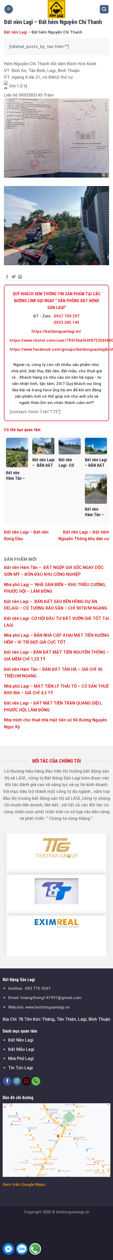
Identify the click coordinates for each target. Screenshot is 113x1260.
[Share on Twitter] (14, 277)
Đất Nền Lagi (20, 1040)
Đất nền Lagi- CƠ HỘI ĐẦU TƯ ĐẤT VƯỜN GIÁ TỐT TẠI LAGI (56, 622)
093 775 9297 (38, 988)
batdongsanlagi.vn (72, 1212)
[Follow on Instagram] (17, 1081)
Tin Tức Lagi (20, 1067)
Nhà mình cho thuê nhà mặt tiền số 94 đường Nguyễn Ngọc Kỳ (55, 723)
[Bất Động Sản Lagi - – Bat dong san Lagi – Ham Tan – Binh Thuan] (56, 9)
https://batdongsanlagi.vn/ (56, 331)
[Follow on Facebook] (7, 1081)
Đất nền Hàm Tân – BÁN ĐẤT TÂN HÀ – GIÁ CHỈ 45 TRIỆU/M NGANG (53, 673)
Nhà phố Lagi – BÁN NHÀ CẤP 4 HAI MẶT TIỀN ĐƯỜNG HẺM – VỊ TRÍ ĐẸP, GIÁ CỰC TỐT (56, 639)
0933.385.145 (66, 322)
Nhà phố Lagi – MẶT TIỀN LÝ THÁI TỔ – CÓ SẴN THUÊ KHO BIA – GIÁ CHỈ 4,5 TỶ (56, 690)
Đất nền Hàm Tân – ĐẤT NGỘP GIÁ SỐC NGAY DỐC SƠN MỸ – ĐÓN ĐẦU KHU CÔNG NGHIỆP (54, 571)
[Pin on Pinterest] (20, 277)
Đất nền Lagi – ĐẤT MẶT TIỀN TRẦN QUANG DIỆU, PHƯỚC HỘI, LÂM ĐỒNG (53, 706)
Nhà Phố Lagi (21, 1058)
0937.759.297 (67, 316)
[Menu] (8, 9)
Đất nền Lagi (15, 32)
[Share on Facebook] (7, 277)
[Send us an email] (26, 1081)
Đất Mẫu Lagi (21, 1049)
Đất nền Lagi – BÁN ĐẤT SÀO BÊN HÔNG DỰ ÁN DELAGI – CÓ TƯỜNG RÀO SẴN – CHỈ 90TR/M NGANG (55, 605)
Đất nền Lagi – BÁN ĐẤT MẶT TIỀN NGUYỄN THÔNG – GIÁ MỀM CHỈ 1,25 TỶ (56, 656)
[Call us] (36, 1081)
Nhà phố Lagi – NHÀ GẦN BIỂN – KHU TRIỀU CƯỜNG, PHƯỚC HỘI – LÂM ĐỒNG (55, 588)
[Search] (104, 9)
